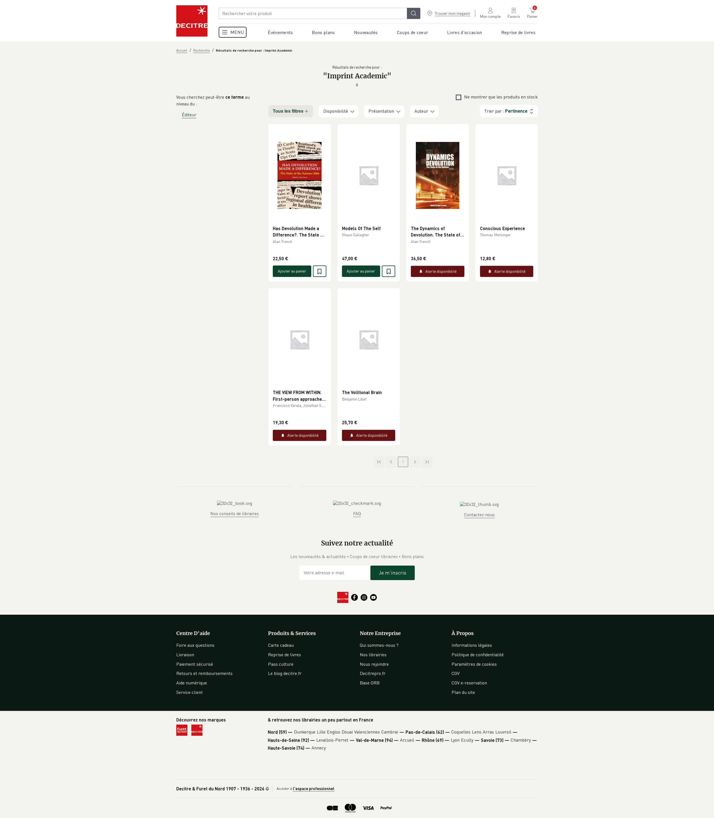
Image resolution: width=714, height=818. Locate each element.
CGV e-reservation (469, 683)
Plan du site (463, 692)
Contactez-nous (479, 514)
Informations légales (472, 645)
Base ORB (370, 683)
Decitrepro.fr (372, 673)
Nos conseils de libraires (234, 513)
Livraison (185, 654)
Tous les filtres (288, 111)
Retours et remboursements (204, 673)
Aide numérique (191, 683)
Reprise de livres (284, 654)
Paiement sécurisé (194, 664)
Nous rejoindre (374, 664)
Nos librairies (373, 654)
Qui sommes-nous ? (379, 645)
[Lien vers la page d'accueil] (192, 21)
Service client (189, 692)
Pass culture (280, 664)
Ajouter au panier (292, 271)
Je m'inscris (392, 573)
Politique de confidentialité (478, 654)
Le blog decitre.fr (284, 673)
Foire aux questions (195, 645)
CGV (456, 673)
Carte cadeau (281, 645)
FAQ (357, 513)
